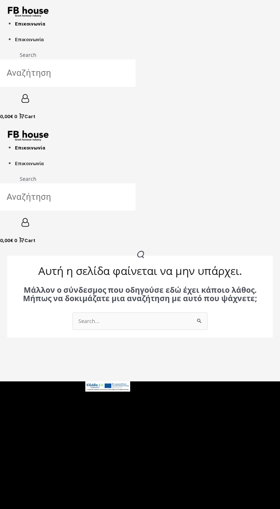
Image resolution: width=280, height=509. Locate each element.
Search (28, 54)
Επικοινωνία (30, 24)
